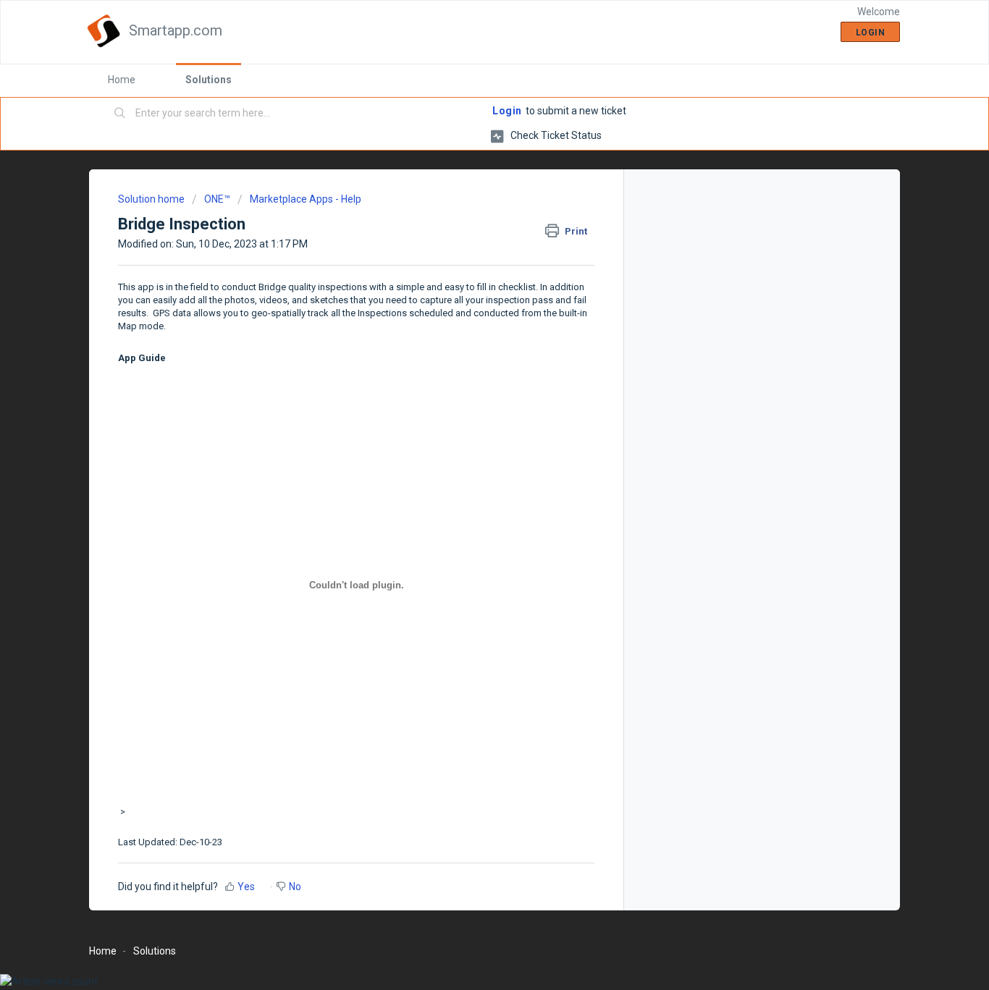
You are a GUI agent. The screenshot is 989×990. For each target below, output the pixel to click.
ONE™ (217, 199)
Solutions (208, 79)
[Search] (120, 113)
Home (121, 79)
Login (507, 111)
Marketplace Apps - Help (305, 199)
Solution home (152, 199)
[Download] (467, 308)
